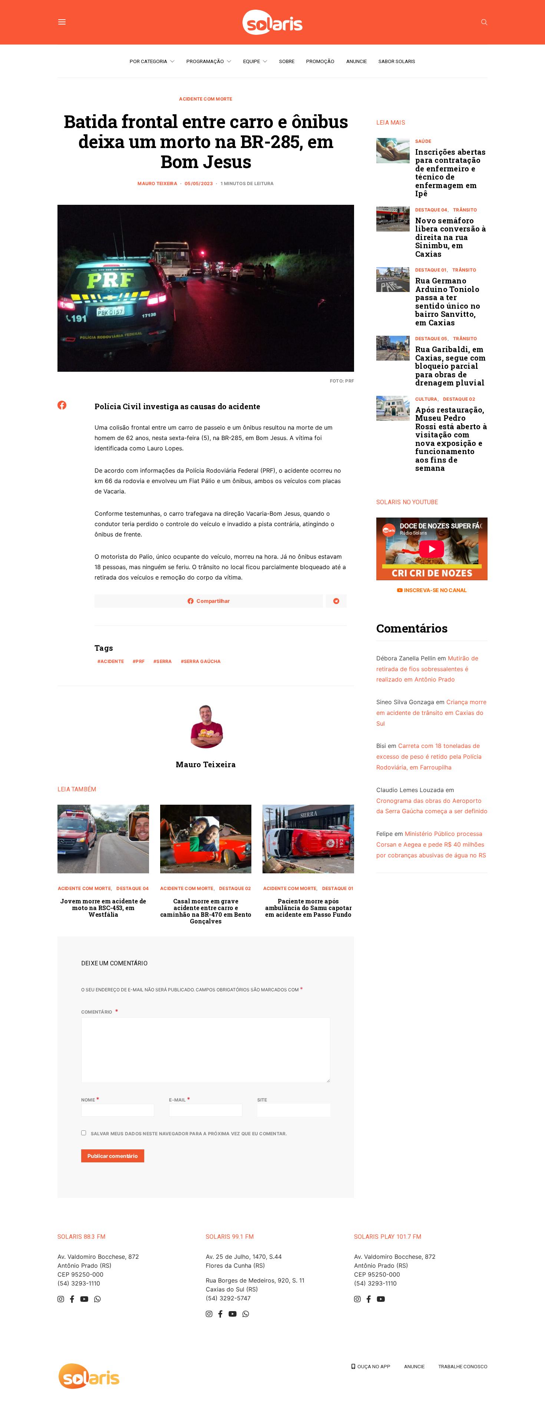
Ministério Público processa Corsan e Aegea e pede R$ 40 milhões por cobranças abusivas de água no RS (431, 844)
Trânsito (465, 210)
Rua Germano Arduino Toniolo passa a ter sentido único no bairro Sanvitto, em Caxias (447, 302)
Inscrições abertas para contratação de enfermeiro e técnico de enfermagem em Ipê (450, 172)
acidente (112, 661)
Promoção (320, 61)
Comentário (97, 1012)
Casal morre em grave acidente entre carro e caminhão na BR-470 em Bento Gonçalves (206, 911)
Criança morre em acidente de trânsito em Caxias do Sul (431, 712)
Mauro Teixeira (157, 183)
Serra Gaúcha (202, 661)
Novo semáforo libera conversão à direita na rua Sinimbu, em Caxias (450, 237)
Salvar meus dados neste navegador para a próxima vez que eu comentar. (189, 1133)
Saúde (423, 141)
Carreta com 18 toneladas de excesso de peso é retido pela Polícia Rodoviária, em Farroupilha (429, 756)
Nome (90, 1099)
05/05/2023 (199, 183)
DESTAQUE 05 (431, 339)
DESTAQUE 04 (132, 888)
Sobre (286, 61)
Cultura (426, 399)
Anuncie (356, 61)
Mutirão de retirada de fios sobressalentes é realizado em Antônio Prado (427, 668)
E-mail (179, 1099)
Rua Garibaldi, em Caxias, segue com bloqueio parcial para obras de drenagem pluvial (450, 366)
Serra (164, 661)
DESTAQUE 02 (235, 888)
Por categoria (148, 61)
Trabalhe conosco (463, 1366)
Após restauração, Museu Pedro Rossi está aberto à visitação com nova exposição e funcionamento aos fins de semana (451, 439)
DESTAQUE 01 (338, 888)
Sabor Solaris (397, 61)
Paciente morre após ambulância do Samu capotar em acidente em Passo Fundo (308, 907)
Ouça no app (372, 1366)
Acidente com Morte (205, 99)
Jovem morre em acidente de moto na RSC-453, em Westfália (103, 907)
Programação (205, 61)
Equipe (251, 61)
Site (262, 1100)
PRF (140, 661)
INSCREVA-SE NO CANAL (434, 590)
